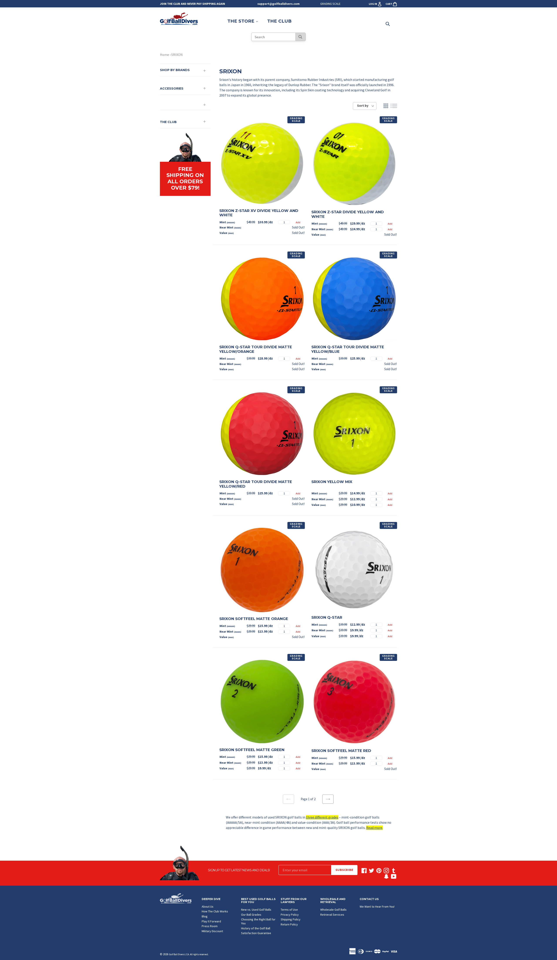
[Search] (300, 37)
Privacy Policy (290, 915)
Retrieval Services (332, 915)
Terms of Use (289, 910)
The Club (279, 21)
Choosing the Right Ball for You (258, 921)
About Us (207, 906)
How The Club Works (215, 911)
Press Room (210, 926)
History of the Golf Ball (255, 928)
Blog (205, 916)
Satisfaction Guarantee (256, 933)
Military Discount (212, 931)
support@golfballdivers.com (278, 4)
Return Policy (289, 924)
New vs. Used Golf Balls (256, 910)
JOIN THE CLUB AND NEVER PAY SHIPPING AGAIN (192, 4)
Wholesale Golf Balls (333, 910)
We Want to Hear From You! (377, 906)
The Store (244, 21)
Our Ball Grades (251, 915)
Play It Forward (211, 921)
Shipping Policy (290, 919)
